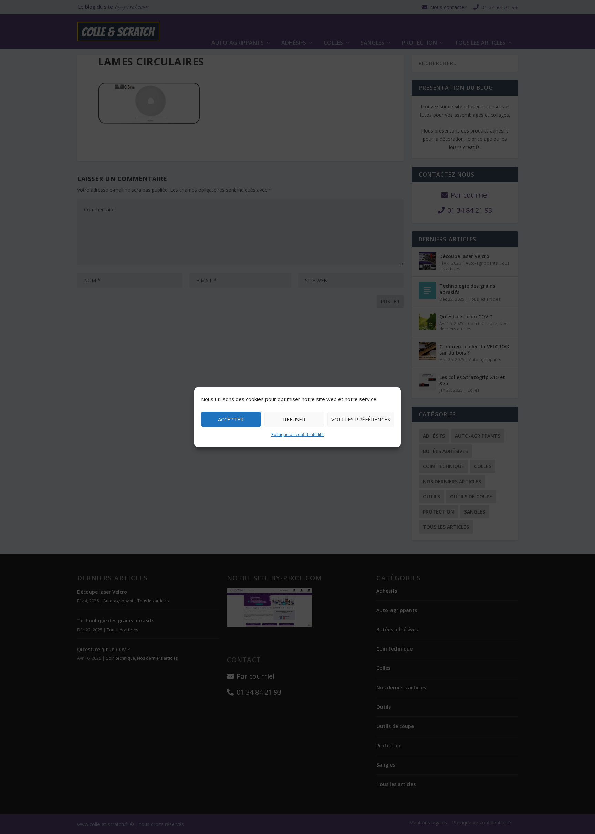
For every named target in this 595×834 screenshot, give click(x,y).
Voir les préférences (360, 419)
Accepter (231, 419)
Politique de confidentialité (297, 434)
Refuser (294, 419)
